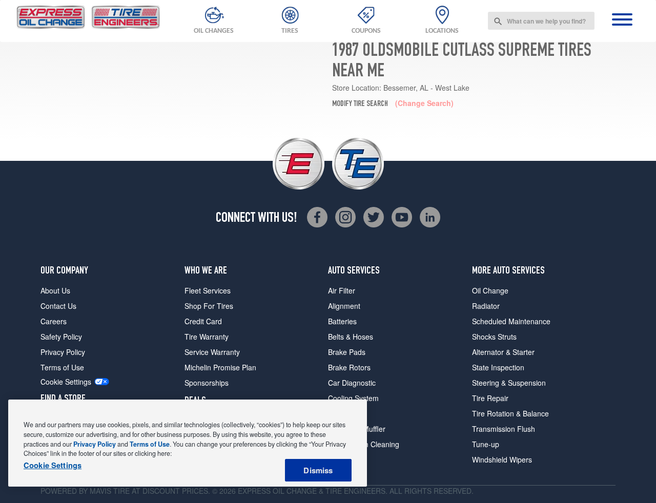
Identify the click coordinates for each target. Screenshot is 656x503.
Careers (53, 321)
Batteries (342, 321)
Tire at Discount (146, 491)
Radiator (486, 306)
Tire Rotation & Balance (510, 413)
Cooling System (353, 398)
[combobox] (541, 21)
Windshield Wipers (502, 459)
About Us (55, 290)
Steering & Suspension (509, 383)
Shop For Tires (208, 306)
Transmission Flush (503, 429)
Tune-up (485, 444)
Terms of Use (62, 367)
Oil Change (490, 290)
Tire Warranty (206, 336)
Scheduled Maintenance (511, 321)
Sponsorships (206, 383)
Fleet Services (207, 290)
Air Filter (341, 290)
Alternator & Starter (503, 352)
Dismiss (318, 470)
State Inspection (498, 367)
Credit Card (203, 321)
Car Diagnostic (352, 383)
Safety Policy (61, 336)
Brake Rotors (349, 367)
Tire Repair (490, 398)
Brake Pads (346, 352)
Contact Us (58, 306)
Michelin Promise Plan (220, 367)
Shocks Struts (494, 336)
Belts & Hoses (350, 336)
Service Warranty (212, 352)
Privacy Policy (62, 352)
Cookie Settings (65, 382)
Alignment (344, 306)
